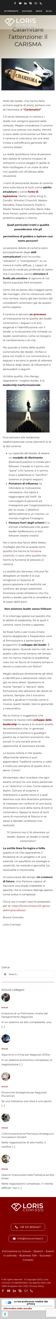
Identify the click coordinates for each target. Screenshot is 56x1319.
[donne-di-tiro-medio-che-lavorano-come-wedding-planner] (5, 1073)
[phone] (41, 3)
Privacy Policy (37, 1286)
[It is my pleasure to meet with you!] (5, 1114)
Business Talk (28, 1255)
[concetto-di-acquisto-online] (5, 1035)
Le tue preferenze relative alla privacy (31, 1302)
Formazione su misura (16, 1251)
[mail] (36, 3)
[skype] (30, 3)
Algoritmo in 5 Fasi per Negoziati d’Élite (25, 1054)
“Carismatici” (32, 109)
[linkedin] (25, 3)
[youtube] (20, 3)
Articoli (4, 1007)
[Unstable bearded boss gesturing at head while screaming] (5, 1156)
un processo (37, 314)
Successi (45, 1255)
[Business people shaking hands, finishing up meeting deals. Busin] (5, 994)
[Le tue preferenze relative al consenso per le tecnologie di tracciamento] (5, 1314)
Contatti (28, 1259)
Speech (38, 1251)
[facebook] (15, 3)
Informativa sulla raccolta (18, 1308)
